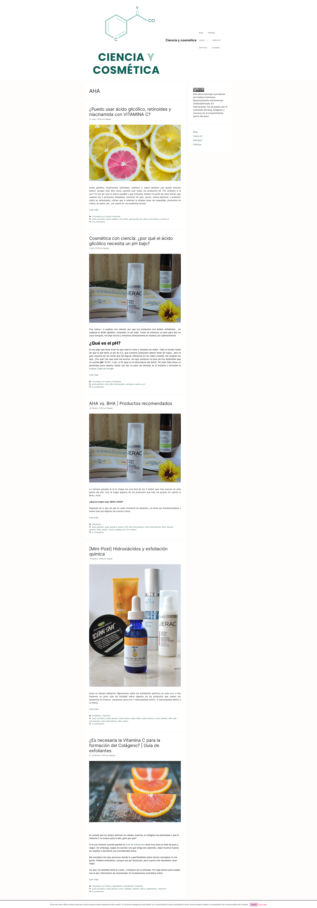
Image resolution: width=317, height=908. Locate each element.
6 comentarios (98, 532)
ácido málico (136, 718)
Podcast (211, 33)
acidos (120, 527)
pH (141, 219)
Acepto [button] (254, 905)
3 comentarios (98, 724)
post (172, 693)
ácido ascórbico (98, 219)
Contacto (216, 47)
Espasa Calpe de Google (101, 368)
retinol (145, 219)
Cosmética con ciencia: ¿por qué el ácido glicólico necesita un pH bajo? (131, 241)
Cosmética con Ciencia (101, 216)
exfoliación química (134, 384)
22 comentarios (98, 222)
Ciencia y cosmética (181, 40)
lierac (99, 529)
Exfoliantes (116, 381)
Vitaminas (116, 216)
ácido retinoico (148, 718)
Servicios (203, 47)
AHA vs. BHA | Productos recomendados (130, 403)
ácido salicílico (111, 527)
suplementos (151, 889)
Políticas (197, 144)
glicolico (92, 529)
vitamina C (162, 889)
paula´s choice (108, 529)
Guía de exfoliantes (135, 844)
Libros (201, 40)
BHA (126, 219)
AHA (121, 219)
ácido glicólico (98, 384)
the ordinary (154, 219)
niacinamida (134, 219)
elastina (136, 889)
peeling (119, 529)
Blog (201, 33)
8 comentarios (98, 387)
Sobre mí (216, 40)
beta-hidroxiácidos (153, 527)
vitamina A (164, 219)
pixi (124, 529)
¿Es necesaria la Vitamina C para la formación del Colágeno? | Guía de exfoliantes (124, 745)
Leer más (93, 210)
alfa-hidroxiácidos (117, 384)
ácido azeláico (112, 219)
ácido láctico (124, 718)
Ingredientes (117, 886)
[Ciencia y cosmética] (126, 40)
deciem (170, 527)
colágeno (128, 889)
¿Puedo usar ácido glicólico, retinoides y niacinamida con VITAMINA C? (130, 111)
